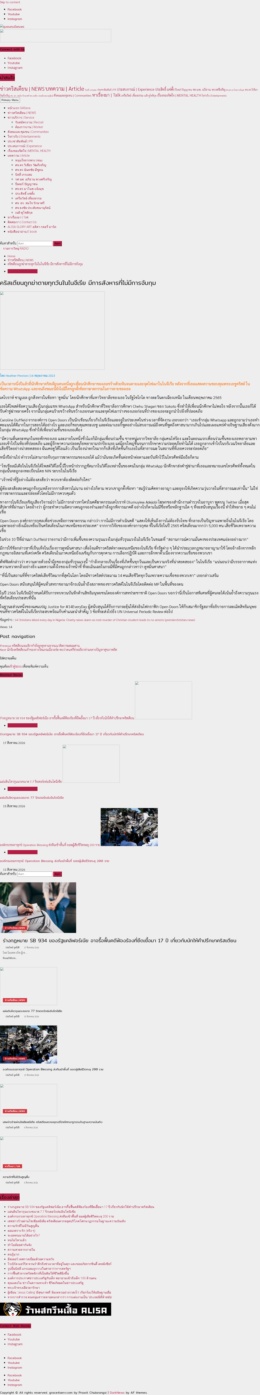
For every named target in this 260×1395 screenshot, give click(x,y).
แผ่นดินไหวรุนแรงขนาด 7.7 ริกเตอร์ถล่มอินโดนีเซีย (31, 782)
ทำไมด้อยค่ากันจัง (20, 1245)
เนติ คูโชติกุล (150, 95)
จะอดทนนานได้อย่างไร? (24, 1235)
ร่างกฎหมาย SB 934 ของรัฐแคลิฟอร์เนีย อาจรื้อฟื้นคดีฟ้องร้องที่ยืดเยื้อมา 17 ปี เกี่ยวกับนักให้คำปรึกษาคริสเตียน (67, 718)
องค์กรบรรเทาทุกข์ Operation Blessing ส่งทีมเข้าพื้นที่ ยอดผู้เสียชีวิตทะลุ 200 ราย (50, 845)
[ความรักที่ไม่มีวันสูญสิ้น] (130, 1153)
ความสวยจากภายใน (21, 1249)
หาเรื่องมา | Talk (106, 95)
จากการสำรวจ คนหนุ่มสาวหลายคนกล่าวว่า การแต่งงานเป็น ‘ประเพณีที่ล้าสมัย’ (60, 1297)
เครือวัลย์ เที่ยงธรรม (132, 95)
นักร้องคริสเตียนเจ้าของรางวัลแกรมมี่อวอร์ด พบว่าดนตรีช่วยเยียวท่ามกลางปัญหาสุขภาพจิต (58, 650)
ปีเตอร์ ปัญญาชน (183, 89)
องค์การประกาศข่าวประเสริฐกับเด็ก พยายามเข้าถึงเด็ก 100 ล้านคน (52, 1278)
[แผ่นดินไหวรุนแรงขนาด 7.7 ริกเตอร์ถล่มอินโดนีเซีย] (130, 986)
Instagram (15, 1367)
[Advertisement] (55, 41)
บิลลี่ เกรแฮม (91, 90)
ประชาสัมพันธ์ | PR (106, 89)
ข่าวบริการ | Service (21, 117)
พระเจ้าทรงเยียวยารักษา (24, 1288)
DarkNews (117, 1392)
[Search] (1, 239)
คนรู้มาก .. (15, 1254)
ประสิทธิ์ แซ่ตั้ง (164, 89)
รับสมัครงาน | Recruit (29, 122)
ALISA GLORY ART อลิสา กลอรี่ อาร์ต (32, 227)
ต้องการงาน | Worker (29, 127)
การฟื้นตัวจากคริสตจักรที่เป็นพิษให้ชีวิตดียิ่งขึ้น (38, 1273)
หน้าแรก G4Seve (19, 108)
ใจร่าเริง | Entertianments (214, 95)
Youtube (14, 1362)
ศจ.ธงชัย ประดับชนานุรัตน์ (41, 95)
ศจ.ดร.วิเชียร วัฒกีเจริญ (30, 165)
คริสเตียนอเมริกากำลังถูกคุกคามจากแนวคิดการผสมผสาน (40, 646)
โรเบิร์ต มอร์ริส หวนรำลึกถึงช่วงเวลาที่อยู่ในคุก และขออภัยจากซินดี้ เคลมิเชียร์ (60, 1264)
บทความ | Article (64, 88)
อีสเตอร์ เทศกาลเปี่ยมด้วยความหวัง (31, 1259)
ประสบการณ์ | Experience (135, 89)
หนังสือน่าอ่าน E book (22, 231)
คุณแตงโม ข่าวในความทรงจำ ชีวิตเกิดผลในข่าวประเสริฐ (46, 1283)
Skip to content (10, 2)
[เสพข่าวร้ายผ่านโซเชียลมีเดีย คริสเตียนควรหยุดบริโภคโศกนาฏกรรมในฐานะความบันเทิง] (130, 1100)
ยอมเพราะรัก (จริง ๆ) (21, 1230)
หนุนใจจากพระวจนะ (29, 160)
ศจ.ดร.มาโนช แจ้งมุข (235, 90)
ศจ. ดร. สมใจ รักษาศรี (20, 95)
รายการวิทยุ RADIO (15, 248)
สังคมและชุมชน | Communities (72, 95)
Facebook (15, 1358)
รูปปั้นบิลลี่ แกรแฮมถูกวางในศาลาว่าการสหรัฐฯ (39, 1268)
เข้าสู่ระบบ (15, 666)
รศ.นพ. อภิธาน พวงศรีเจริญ (209, 89)
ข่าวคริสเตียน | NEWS (22, 88)
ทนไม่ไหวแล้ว (17, 1240)
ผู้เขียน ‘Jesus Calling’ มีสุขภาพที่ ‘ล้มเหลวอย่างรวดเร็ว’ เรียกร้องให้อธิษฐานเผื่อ (59, 1292)
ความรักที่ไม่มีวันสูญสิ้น (23, 1226)
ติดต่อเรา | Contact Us (22, 222)
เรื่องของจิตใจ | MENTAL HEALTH (179, 95)
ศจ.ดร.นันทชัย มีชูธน (29, 170)
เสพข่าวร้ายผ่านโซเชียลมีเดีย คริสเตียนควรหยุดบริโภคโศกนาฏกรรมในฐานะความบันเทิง (67, 1221)
